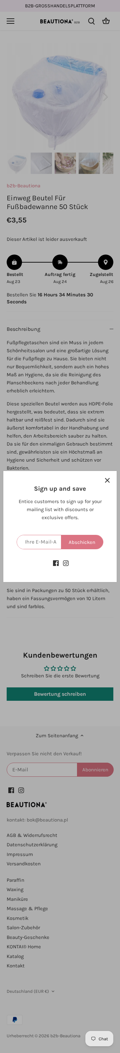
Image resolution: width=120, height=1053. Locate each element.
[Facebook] (56, 562)
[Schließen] (107, 480)
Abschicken (82, 542)
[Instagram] (66, 562)
